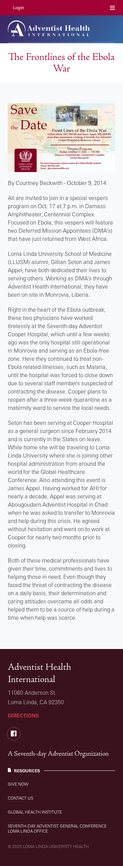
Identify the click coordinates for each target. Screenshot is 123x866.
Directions (23, 715)
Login (18, 7)
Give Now (18, 784)
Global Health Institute (35, 812)
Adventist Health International (39, 673)
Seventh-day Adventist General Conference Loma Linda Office (57, 828)
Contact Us (20, 798)
